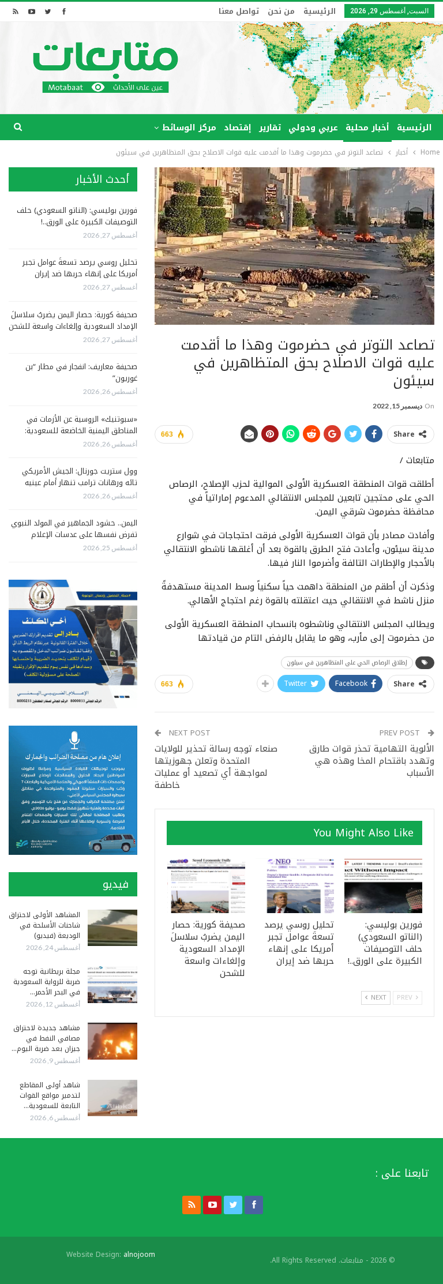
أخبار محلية (367, 128)
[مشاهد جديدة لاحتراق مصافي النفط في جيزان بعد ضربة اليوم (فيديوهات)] (112, 1041)
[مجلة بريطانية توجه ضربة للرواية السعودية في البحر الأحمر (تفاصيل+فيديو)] (112, 984)
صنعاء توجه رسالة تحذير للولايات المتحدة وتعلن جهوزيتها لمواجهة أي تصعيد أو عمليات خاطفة (216, 767)
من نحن (281, 11)
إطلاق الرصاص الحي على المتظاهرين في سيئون (347, 662)
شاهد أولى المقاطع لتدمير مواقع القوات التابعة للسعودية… (50, 1095)
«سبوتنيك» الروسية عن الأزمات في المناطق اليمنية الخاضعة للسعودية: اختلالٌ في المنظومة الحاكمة (81, 430)
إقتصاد (237, 128)
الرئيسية (319, 11)
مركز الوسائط (189, 128)
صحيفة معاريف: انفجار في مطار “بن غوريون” (81, 372)
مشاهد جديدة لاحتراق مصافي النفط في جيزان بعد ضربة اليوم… (46, 1038)
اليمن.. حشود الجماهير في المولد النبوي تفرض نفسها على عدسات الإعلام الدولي (74, 534)
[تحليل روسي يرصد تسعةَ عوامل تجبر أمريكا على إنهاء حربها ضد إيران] (295, 885)
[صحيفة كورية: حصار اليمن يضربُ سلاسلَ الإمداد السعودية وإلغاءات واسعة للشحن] (206, 885)
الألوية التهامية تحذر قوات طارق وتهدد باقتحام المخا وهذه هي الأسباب (371, 761)
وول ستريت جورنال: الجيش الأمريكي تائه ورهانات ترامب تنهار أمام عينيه (79, 477)
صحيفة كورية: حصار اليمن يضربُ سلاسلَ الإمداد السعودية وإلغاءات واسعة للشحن (73, 320)
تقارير (270, 128)
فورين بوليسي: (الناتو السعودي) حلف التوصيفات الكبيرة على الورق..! (77, 216)
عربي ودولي (313, 128)
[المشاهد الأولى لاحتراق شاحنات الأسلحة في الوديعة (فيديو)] (112, 928)
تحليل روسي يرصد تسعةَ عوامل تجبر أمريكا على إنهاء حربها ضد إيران (79, 268)
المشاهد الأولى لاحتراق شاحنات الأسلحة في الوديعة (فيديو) (44, 925)
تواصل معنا (239, 11)
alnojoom (139, 1254)
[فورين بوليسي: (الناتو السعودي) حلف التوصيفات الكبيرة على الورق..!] (383, 885)
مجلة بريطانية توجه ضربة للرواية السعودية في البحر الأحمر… (46, 981)
